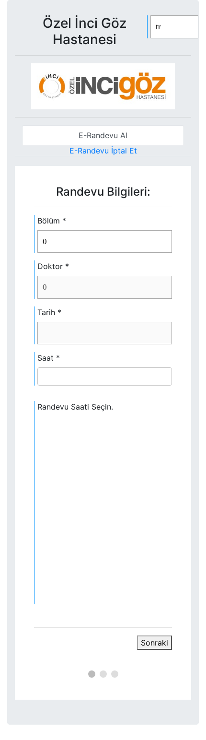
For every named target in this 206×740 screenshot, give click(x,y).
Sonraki (154, 642)
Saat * (48, 358)
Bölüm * (51, 220)
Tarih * (49, 312)
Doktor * (53, 266)
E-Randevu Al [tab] (103, 135)
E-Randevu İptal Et (103, 150)
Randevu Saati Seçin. (75, 406)
